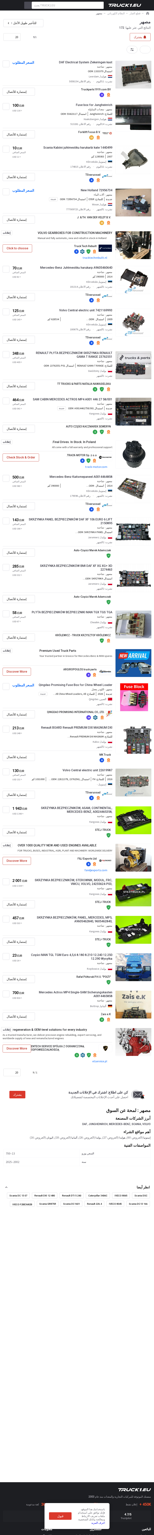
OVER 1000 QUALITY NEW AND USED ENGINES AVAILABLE (57, 845)
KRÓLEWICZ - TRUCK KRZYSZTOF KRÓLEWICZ (83, 635)
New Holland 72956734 (96, 190)
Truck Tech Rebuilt (85, 246)
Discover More (17, 671)
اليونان (49, 1137)
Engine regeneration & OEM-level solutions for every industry (45, 1029)
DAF (84, 1124)
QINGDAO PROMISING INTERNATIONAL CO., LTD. (75, 712)
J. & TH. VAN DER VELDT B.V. (94, 217)
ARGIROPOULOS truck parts (80, 669)
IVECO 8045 (115, 1203)
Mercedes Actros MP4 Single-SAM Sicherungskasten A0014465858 (75, 994)
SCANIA (136, 1124)
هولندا (122, 1137)
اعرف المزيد (98, 1522)
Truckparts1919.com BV (96, 89)
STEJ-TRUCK (103, 829)
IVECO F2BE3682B (22, 1204)
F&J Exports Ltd (87, 858)
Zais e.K (106, 1014)
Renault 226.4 (94, 1203)
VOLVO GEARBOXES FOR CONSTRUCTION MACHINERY (75, 233)
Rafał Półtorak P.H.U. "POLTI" (93, 976)
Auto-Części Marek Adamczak (92, 550)
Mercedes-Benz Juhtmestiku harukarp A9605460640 (76, 267)
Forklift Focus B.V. (89, 132)
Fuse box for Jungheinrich (94, 105)
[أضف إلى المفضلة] (6, 63)
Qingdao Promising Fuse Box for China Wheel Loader (75, 685)
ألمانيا (74, 1137)
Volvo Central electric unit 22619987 (87, 770)
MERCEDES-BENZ (119, 1124)
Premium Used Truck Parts (57, 651)
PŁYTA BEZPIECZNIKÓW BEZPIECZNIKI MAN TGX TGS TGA (72, 612)
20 (16, 37)
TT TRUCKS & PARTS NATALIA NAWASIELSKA (84, 383)
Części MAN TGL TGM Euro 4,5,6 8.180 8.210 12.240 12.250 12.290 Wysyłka (71, 956)
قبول (60, 1516)
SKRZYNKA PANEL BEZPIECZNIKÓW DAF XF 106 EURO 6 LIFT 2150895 (70, 521)
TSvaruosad (92, 174)
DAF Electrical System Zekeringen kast (85, 62)
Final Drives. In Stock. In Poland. (74, 442)
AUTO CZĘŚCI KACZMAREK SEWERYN (88, 426)
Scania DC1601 (71, 1203)
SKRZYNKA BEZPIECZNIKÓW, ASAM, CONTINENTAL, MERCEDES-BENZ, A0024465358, (76, 810)
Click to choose (17, 248)
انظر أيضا (143, 1187)
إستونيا (147, 1137)
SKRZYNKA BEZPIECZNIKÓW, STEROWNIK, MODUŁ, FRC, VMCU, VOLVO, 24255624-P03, (73, 882)
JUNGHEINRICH (98, 1124)
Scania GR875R (47, 1203)
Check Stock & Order (21, 457)
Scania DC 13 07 (18, 1195)
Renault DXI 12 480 (44, 1195)
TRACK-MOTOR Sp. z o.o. (81, 455)
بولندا (98, 1137)
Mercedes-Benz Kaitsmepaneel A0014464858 (81, 477)
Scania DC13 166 (138, 1203)
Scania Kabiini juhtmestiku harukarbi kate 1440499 (77, 147)
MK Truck (105, 754)
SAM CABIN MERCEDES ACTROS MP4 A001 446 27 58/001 (72, 399)
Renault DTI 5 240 (71, 1195)
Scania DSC (140, 1195)
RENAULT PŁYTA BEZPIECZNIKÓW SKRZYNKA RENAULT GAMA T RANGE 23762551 (74, 354)
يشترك (17, 1094)
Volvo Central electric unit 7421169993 (85, 310)
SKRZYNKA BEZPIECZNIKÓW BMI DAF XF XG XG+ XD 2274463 (76, 567)
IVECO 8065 (121, 1195)
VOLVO (146, 1124)
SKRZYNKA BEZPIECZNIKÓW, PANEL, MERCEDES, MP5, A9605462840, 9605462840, (74, 919)
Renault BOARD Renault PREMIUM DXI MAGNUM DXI (76, 727)
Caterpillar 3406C (97, 1195)
